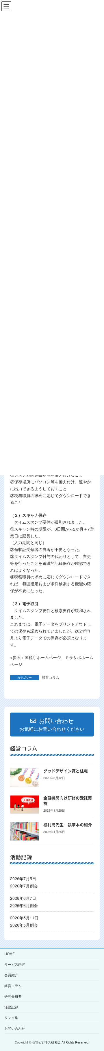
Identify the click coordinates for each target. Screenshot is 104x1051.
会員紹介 (11, 974)
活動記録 (11, 1006)
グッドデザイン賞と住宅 (65, 771)
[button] (52, 724)
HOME (9, 953)
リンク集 (11, 1017)
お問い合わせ (14, 1028)
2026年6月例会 (24, 905)
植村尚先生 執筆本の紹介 (67, 824)
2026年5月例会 (24, 925)
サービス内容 (14, 964)
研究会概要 (13, 996)
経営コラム (50, 677)
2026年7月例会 (24, 886)
